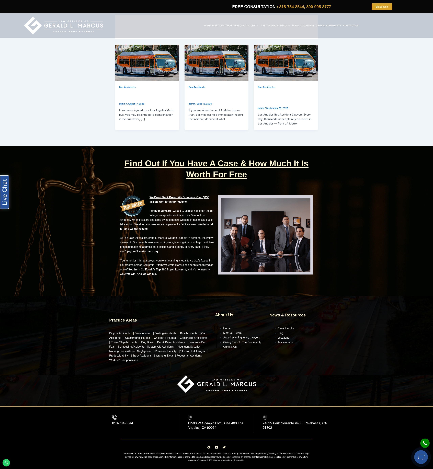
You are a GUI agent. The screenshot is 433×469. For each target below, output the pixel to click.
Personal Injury (244, 25)
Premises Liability (165, 351)
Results (285, 25)
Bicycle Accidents (119, 333)
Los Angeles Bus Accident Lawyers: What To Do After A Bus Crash (285, 97)
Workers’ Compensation (123, 360)
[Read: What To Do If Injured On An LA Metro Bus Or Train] (217, 62)
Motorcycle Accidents (161, 346)
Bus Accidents (127, 87)
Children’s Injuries (165, 337)
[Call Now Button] (425, 443)
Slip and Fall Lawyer (192, 351)
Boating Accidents (165, 333)
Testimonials (270, 25)
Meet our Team (222, 25)
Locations (307, 25)
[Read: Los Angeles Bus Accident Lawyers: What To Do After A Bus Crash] (286, 62)
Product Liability (119, 355)
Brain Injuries (142, 333)
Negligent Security (189, 346)
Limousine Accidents (131, 346)
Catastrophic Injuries (137, 337)
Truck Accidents (142, 355)
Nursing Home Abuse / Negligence (130, 351)
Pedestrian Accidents (189, 355)
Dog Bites (147, 342)
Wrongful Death (165, 355)
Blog (295, 25)
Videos (320, 25)
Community (333, 25)
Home (207, 25)
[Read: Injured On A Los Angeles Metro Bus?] (147, 62)
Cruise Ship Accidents (124, 342)
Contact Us (351, 25)
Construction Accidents (193, 337)
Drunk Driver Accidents (171, 342)
